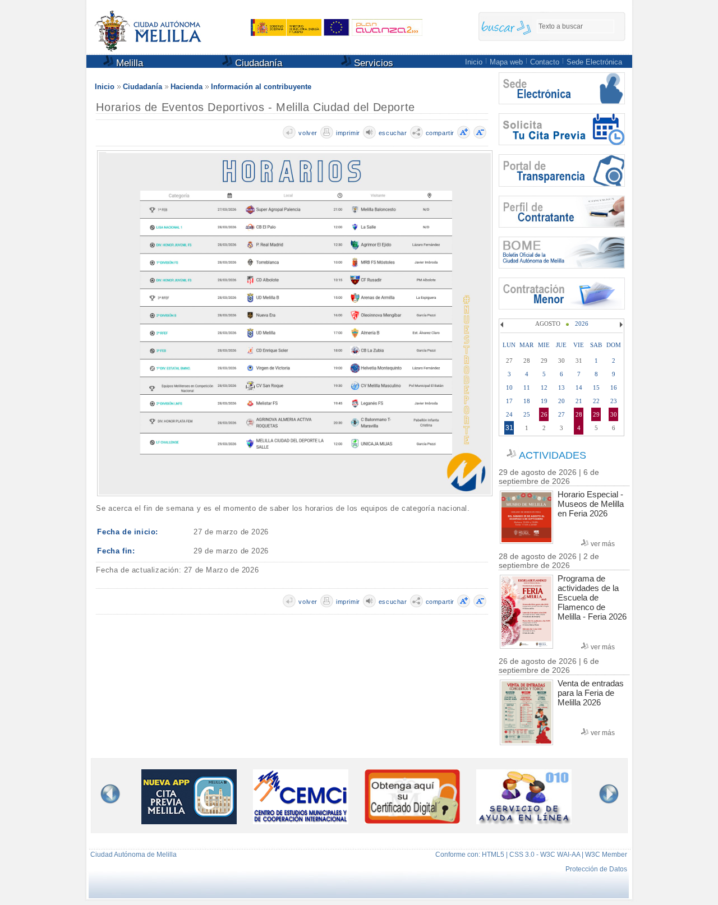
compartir (440, 133)
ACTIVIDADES (552, 455)
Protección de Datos (596, 869)
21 (579, 401)
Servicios (372, 63)
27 (561, 414)
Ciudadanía (257, 63)
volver (307, 133)
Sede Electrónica (594, 62)
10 (509, 387)
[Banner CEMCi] (300, 821)
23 (613, 401)
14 (579, 387)
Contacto (544, 62)
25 (526, 414)
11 (526, 387)
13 (561, 387)
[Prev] (503, 324)
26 (544, 414)
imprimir (348, 133)
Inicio (473, 62)
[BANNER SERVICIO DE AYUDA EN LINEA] (524, 821)
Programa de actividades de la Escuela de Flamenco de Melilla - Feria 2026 (592, 597)
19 (544, 401)
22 (596, 401)
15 (596, 387)
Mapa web (506, 62)
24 (509, 414)
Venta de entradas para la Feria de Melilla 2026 (591, 692)
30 (613, 414)
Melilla (128, 63)
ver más (603, 544)
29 (596, 414)
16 (613, 387)
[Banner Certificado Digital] (412, 820)
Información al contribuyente (261, 86)
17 (509, 401)
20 (561, 401)
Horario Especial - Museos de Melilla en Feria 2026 (591, 504)
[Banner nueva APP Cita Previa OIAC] (189, 821)
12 (544, 387)
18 (526, 401)
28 (579, 414)
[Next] (620, 324)
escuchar (393, 133)
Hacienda (186, 86)
